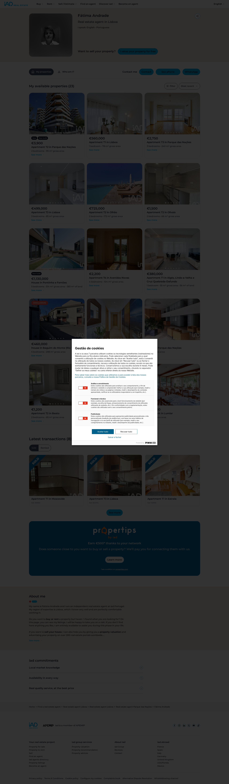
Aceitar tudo (102, 431)
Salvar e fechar (114, 437)
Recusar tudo (126, 431)
